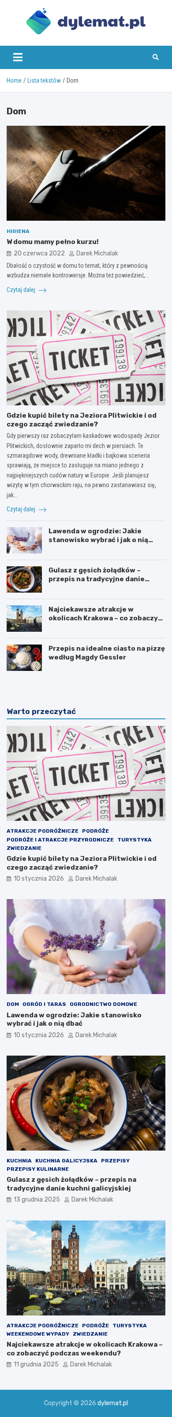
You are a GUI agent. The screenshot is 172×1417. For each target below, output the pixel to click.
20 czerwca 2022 (39, 253)
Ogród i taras (44, 1004)
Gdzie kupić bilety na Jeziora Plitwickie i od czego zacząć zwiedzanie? (82, 420)
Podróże (95, 831)
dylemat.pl (112, 1403)
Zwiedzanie (24, 848)
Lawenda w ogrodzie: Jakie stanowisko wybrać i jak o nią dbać (98, 539)
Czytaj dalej (22, 289)
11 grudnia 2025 (36, 1364)
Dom (13, 1004)
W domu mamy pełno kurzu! (53, 242)
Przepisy (115, 1161)
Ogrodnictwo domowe (103, 1004)
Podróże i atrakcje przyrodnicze (60, 840)
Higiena (18, 231)
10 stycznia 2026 (39, 878)
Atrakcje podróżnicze (43, 831)
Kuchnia (19, 1161)
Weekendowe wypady (38, 1334)
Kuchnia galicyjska (66, 1161)
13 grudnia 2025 (37, 1199)
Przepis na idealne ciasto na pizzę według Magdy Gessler (107, 653)
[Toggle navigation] (18, 57)
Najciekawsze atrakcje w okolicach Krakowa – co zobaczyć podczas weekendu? (105, 617)
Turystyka (134, 840)
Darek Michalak (97, 253)
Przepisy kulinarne (38, 1169)
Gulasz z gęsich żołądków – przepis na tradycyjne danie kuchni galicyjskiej (97, 578)
